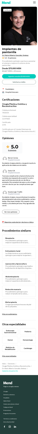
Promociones (7, 410)
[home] (6, 2)
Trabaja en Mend (8, 407)
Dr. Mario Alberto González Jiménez (14, 368)
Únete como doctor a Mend (11, 404)
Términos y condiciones (10, 419)
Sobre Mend (6, 401)
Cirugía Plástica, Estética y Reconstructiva (16, 366)
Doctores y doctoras (9, 394)
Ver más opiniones (10, 212)
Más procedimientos (9, 314)
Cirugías (5, 391)
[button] (34, 2)
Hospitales (6, 398)
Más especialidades (9, 356)
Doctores (11, 363)
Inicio (4, 363)
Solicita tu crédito (19, 82)
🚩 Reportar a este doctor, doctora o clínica (17, 222)
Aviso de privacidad (8, 422)
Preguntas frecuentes (9, 413)
